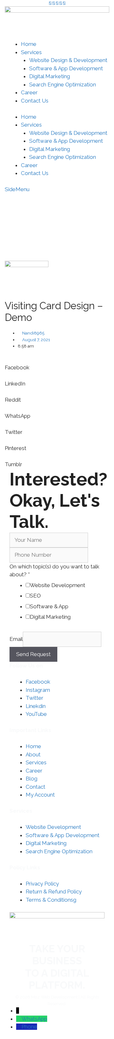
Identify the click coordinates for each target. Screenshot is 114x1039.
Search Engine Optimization (62, 84)
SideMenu (17, 189)
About (33, 754)
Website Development (57, 585)
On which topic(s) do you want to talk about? (54, 570)
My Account (79, 219)
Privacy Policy (42, 883)
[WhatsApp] (19, 1019)
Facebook (38, 682)
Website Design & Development (68, 60)
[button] (57, 364)
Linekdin (36, 706)
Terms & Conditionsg (51, 900)
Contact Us (34, 100)
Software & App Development (66, 68)
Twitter (34, 698)
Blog (31, 778)
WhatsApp (34, 1019)
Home (28, 44)
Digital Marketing (49, 76)
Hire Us (86, 202)
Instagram (38, 690)
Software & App (49, 606)
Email (16, 639)
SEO (35, 595)
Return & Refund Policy (54, 891)
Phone (29, 1026)
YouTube (36, 714)
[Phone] (19, 1026)
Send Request (33, 654)
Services (31, 52)
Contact (35, 787)
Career (29, 92)
